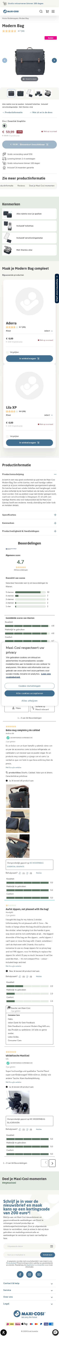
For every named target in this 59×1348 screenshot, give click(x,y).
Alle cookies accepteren (29, 693)
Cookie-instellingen (29, 685)
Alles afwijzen (29, 700)
